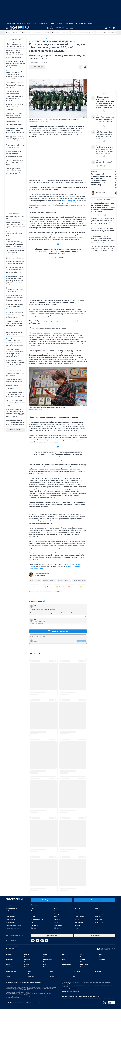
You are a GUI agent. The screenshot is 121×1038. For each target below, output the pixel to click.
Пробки (60, 28)
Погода (28, 23)
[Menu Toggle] (7, 27)
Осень (76, 793)
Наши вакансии (11, 802)
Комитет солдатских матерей (81, 580)
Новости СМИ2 (34, 653)
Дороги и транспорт (37, 802)
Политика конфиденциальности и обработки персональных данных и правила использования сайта (87, 881)
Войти (35, 641)
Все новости (15, 39)
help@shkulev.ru (17, 879)
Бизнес (33, 793)
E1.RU (44, 180)
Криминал (57, 793)
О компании (9, 796)
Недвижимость (11, 23)
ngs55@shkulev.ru (25, 877)
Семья (76, 810)
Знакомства (21, 23)
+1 (80, 616)
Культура (57, 796)
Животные (34, 807)
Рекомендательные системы (69, 876)
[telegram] (33, 823)
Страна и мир (99, 796)
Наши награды (10, 799)
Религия (77, 807)
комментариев (38, 67)
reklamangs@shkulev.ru (67, 866)
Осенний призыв (35, 580)
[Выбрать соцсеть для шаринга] (85, 67)
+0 (80, 627)
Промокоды (83, 23)
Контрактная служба (48, 580)
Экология (98, 799)
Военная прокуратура (63, 580)
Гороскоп (60, 23)
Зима (55, 790)
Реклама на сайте (11, 790)
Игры (90, 23)
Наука (56, 804)
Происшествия (79, 799)
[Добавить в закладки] (80, 67)
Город (33, 799)
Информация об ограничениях (69, 871)
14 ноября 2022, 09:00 (34, 62)
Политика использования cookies (70, 873)
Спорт (96, 790)
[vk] (37, 823)
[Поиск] (106, 27)
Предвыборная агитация (13, 807)
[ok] (46, 823)
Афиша (53, 23)
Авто (32, 790)
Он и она (77, 790)
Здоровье (34, 810)
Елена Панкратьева (42, 573)
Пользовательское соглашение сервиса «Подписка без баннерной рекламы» (81, 878)
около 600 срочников (36, 189)
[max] (42, 823)
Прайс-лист (9, 793)
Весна (33, 796)
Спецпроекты (99, 804)
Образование (58, 810)
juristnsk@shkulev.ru (46, 878)
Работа (76, 802)
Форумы (35, 23)
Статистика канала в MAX (14, 810)
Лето (55, 799)
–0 (85, 616)
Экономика (98, 802)
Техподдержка (10, 804)
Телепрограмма (44, 23)
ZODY (76, 23)
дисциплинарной (68, 201)
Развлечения (78, 804)
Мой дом (57, 802)
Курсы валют (69, 23)
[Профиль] (114, 27)
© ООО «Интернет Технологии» (34, 885)
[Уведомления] (110, 27)
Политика (77, 796)
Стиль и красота (100, 793)
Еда (32, 804)
